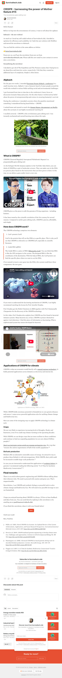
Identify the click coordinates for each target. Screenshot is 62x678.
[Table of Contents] (2, 339)
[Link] (1, 80)
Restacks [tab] (13, 589)
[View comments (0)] (8, 22)
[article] (31, 615)
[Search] (40, 2)
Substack (23, 675)
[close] (45, 618)
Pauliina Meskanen (11, 17)
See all (6, 644)
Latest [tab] (9, 608)
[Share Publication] (43, 2)
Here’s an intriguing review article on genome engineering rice (24, 445)
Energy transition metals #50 (13, 613)
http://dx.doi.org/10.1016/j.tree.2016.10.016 (34, 551)
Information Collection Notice (30, 644)
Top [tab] (5, 608)
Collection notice (42, 667)
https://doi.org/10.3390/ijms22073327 (35, 529)
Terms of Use (38, 643)
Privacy (31, 667)
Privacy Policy (42, 644)
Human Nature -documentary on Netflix (43, 107)
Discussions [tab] (15, 608)
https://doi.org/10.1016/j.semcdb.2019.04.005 (22, 537)
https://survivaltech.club (13, 51)
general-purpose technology (46, 369)
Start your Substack (27, 671)
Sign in (57, 2)
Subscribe (49, 2)
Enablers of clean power (9, 614)
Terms (35, 667)
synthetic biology (49, 463)
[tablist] (10, 589)
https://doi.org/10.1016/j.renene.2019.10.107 (19, 545)
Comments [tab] (7, 589)
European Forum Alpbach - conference (40, 83)
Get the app (38, 671)
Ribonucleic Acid (34, 251)
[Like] (5, 22)
